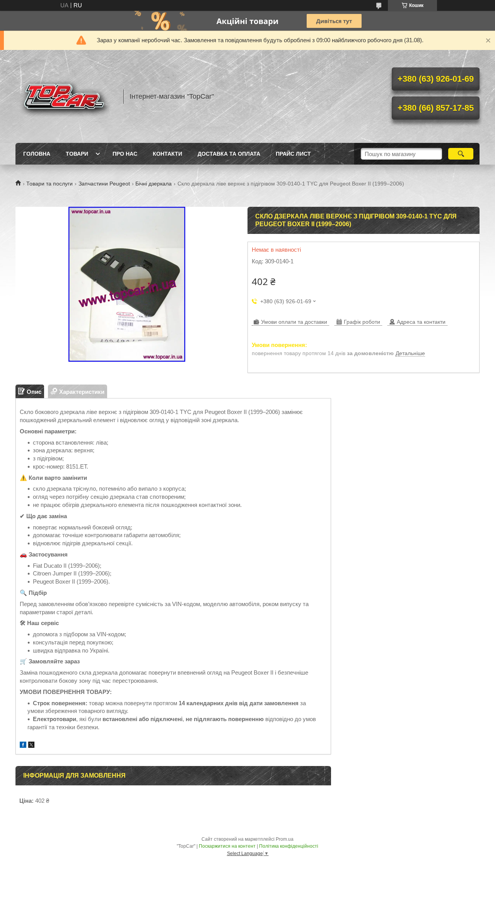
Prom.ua (285, 839)
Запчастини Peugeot (104, 183)
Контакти (167, 154)
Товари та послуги (49, 183)
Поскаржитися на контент (227, 846)
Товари (77, 154)
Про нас (125, 154)
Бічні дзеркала (153, 183)
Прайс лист (293, 154)
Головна (36, 154)
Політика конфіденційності (288, 846)
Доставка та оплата (229, 154)
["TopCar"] (65, 96)
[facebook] (23, 745)
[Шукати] (460, 154)
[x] (31, 745)
